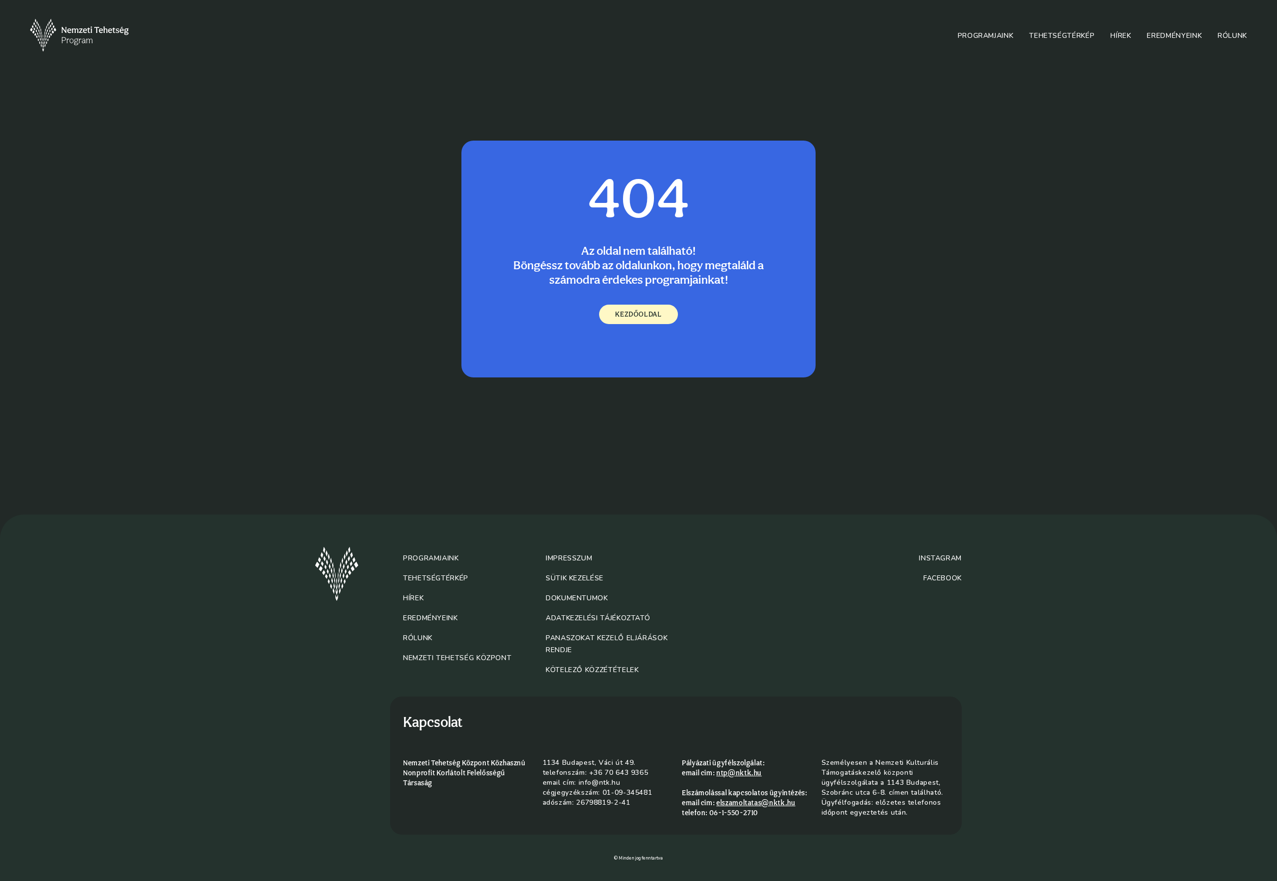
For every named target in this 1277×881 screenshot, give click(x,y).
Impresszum (569, 558)
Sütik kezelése (575, 578)
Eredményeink (1174, 35)
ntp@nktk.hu (739, 773)
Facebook (942, 578)
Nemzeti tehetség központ (457, 658)
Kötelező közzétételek (592, 670)
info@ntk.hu (600, 782)
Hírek (1120, 35)
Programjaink (986, 35)
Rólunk (1232, 35)
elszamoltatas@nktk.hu (755, 803)
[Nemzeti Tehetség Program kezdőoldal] (93, 35)
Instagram (940, 558)
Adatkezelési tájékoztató (598, 618)
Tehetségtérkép (1061, 35)
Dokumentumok (577, 598)
